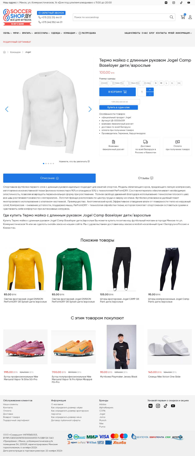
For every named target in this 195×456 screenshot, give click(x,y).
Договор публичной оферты (65, 420)
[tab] (49, 178)
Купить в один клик (118, 107)
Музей (171, 33)
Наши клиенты (132, 33)
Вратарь (26, 33)
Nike (101, 423)
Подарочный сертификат (17, 42)
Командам (69, 33)
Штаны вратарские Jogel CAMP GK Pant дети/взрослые (119, 300)
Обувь (6, 33)
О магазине (57, 404)
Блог (151, 33)
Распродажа (89, 33)
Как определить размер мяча (66, 417)
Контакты (161, 33)
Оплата (7, 410)
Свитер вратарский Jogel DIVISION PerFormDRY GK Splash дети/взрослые (25, 300)
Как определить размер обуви (66, 407)
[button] (6, 109)
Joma (102, 417)
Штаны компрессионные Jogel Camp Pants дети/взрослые (168, 300)
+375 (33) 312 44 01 (51, 17)
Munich (102, 420)
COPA (102, 410)
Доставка (8, 414)
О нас (145, 33)
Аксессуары (41, 33)
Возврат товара (11, 417)
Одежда (55, 33)
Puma (102, 426)
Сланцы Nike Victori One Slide (164, 376)
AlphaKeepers (106, 407)
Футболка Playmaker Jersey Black (118, 376)
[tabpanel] (97, 207)
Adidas (102, 404)
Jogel (28, 52)
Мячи (16, 33)
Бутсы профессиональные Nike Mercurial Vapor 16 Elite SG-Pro (21, 378)
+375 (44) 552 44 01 (51, 22)
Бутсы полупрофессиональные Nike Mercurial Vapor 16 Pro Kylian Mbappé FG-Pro (72, 379)
